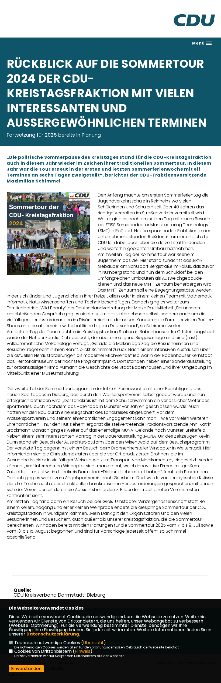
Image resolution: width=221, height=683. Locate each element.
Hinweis (82, 651)
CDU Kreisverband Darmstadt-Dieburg (59, 594)
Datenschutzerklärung (52, 634)
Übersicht (93, 643)
